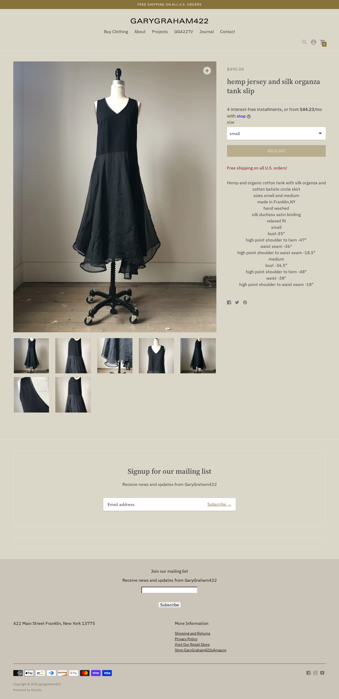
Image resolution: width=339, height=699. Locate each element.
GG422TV (183, 31)
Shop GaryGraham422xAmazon (200, 650)
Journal (206, 31)
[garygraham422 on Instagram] (315, 672)
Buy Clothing (116, 31)
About (140, 31)
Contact (227, 31)
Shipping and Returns (192, 633)
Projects (160, 31)
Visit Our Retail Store (192, 644)
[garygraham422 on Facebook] (308, 672)
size (230, 122)
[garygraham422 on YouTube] (322, 672)
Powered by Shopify (27, 690)
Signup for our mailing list (169, 471)
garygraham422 (50, 684)
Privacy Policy (186, 639)
